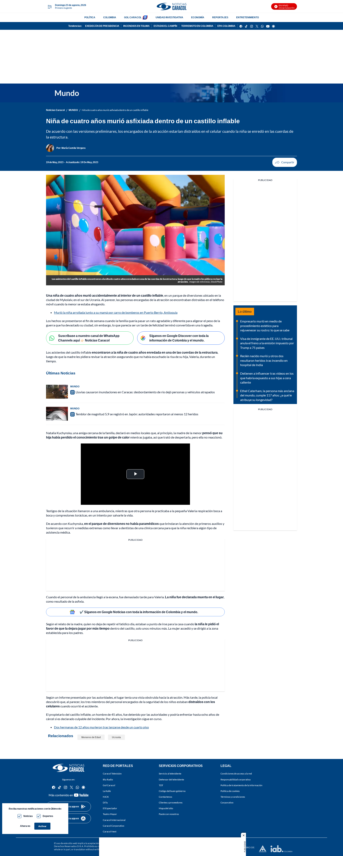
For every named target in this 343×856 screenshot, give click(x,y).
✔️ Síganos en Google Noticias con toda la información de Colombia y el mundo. (139, 612)
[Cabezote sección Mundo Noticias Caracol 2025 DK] (171, 93)
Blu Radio (108, 779)
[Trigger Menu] (49, 6)
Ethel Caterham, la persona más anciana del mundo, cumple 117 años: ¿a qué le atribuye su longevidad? (267, 395)
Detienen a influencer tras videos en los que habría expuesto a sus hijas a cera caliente (267, 377)
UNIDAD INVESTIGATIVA (169, 17)
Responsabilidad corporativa (236, 779)
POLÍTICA (89, 17)
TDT (161, 785)
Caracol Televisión (112, 773)
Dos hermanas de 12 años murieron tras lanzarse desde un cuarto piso (101, 727)
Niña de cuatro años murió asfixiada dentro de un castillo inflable (115, 110)
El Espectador (110, 808)
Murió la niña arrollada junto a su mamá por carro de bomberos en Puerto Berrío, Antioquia (115, 312)
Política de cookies (230, 791)
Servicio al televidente (170, 773)
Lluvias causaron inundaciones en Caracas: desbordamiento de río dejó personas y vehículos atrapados (145, 392)
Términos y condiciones (233, 796)
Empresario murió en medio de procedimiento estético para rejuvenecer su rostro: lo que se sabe (264, 325)
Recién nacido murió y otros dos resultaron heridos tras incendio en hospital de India (264, 360)
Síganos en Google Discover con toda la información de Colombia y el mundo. (179, 338)
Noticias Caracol (55, 110)
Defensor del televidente (171, 779)
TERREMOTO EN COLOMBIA (197, 25)
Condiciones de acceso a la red (236, 773)
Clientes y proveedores (170, 802)
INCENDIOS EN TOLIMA (136, 25)
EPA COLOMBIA (226, 25)
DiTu (105, 802)
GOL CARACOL (133, 17)
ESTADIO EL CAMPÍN (165, 25)
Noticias (28, 816)
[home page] (171, 6)
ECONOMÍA (197, 17)
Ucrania (116, 737)
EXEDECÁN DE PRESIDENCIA (102, 25)
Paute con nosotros (169, 814)
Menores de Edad (91, 737)
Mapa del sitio (166, 808)
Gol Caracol (109, 785)
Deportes (48, 816)
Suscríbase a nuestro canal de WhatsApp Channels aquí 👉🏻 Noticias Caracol (88, 338)
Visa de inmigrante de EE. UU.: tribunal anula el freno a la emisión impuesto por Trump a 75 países (267, 343)
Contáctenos (165, 796)
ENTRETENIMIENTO (247, 17)
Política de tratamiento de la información (241, 785)
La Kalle (107, 791)
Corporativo (227, 802)
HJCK (106, 796)
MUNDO (73, 110)
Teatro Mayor (110, 814)
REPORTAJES (220, 17)
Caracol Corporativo (113, 825)
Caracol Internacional (114, 819)
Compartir (284, 162)
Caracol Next (109, 831)
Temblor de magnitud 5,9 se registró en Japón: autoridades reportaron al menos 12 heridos (137, 414)
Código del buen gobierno (172, 791)
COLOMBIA (109, 17)
